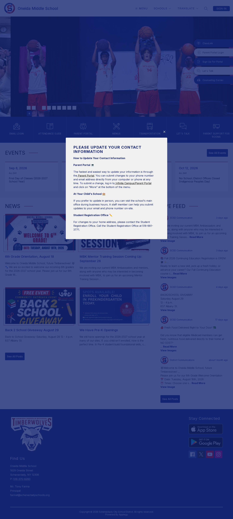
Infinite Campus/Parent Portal (133, 183)
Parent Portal (85, 175)
